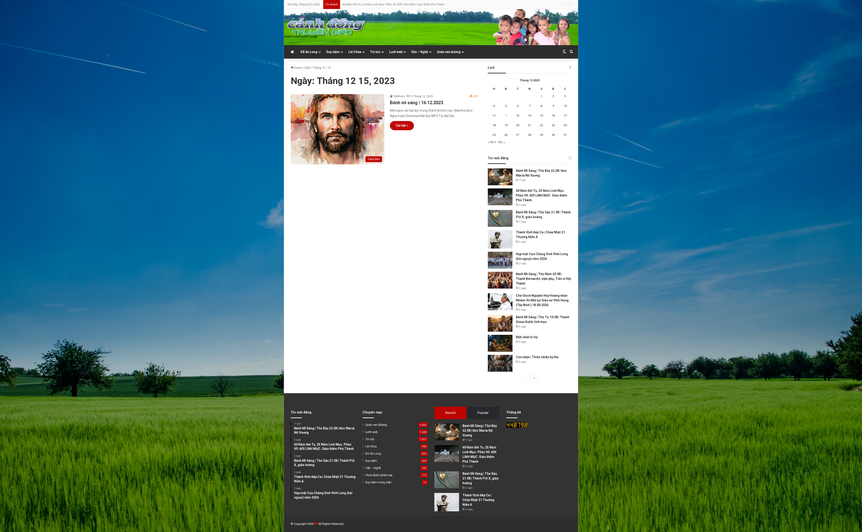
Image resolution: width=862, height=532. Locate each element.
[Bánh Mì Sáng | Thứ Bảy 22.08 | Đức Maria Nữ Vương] (500, 176)
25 (494, 135)
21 (529, 125)
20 (517, 125)
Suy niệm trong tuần (378, 482)
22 (541, 125)
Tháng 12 (319, 67)
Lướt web (395, 52)
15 (541, 115)
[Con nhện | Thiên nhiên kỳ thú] (500, 363)
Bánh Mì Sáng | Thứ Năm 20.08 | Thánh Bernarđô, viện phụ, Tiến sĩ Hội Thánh (543, 278)
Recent (450, 413)
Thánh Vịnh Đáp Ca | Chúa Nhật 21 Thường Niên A (373, 4)
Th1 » (501, 142)
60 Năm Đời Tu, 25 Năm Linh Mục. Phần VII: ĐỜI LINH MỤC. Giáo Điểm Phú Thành (541, 195)
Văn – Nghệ (419, 52)
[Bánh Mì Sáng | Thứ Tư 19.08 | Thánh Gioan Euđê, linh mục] (500, 323)
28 (529, 135)
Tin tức (375, 52)
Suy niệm (333, 52)
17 (565, 115)
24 (565, 125)
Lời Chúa (354, 52)
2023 (307, 67)
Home (297, 67)
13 (517, 115)
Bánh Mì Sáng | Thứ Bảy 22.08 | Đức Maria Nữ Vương (479, 430)
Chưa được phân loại (378, 475)
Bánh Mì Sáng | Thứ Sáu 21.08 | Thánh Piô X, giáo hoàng (480, 478)
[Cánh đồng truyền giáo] (326, 27)
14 (529, 115)
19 (506, 125)
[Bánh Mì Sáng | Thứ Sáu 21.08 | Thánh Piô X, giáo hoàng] (500, 218)
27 (517, 135)
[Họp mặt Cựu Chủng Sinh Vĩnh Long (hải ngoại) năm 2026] (500, 260)
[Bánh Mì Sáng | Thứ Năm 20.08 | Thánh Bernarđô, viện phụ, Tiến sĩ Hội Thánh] (500, 280)
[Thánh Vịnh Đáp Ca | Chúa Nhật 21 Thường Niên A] (500, 239)
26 (506, 135)
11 (494, 115)
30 (553, 135)
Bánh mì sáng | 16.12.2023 (416, 102)
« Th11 (492, 142)
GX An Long (308, 52)
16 (553, 115)
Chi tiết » (402, 125)
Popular (483, 413)
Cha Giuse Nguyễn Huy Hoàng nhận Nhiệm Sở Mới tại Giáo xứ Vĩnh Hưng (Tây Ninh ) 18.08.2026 (542, 300)
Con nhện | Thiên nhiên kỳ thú (537, 357)
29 (541, 135)
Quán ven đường (449, 52)
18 (494, 125)
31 (565, 135)
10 (565, 106)
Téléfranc (399, 96)
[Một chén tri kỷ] (500, 343)
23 (553, 125)
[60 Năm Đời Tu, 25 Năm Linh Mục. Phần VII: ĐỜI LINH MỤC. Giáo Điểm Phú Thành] (500, 196)
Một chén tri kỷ (527, 337)
